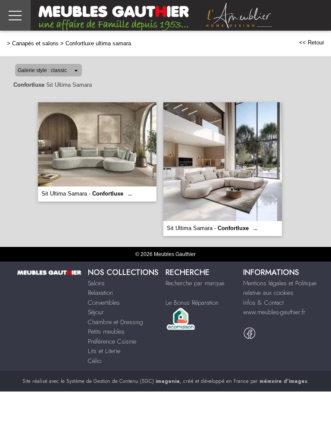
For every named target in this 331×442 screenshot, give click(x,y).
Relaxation (100, 292)
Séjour (96, 312)
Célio (94, 361)
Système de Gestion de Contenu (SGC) (123, 381)
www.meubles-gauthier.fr (274, 312)
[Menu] (15, 15)
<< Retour (311, 42)
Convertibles (104, 302)
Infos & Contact (263, 302)
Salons (96, 283)
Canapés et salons (35, 43)
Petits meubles (106, 331)
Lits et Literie (104, 351)
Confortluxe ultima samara (98, 43)
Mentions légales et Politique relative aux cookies (279, 288)
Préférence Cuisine (112, 341)
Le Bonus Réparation (192, 302)
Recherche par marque (195, 283)
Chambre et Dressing (115, 322)
